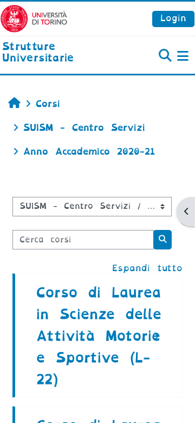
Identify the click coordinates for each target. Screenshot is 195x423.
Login (173, 18)
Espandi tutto (147, 268)
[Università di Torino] (34, 18)
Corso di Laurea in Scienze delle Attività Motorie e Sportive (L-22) (98, 336)
